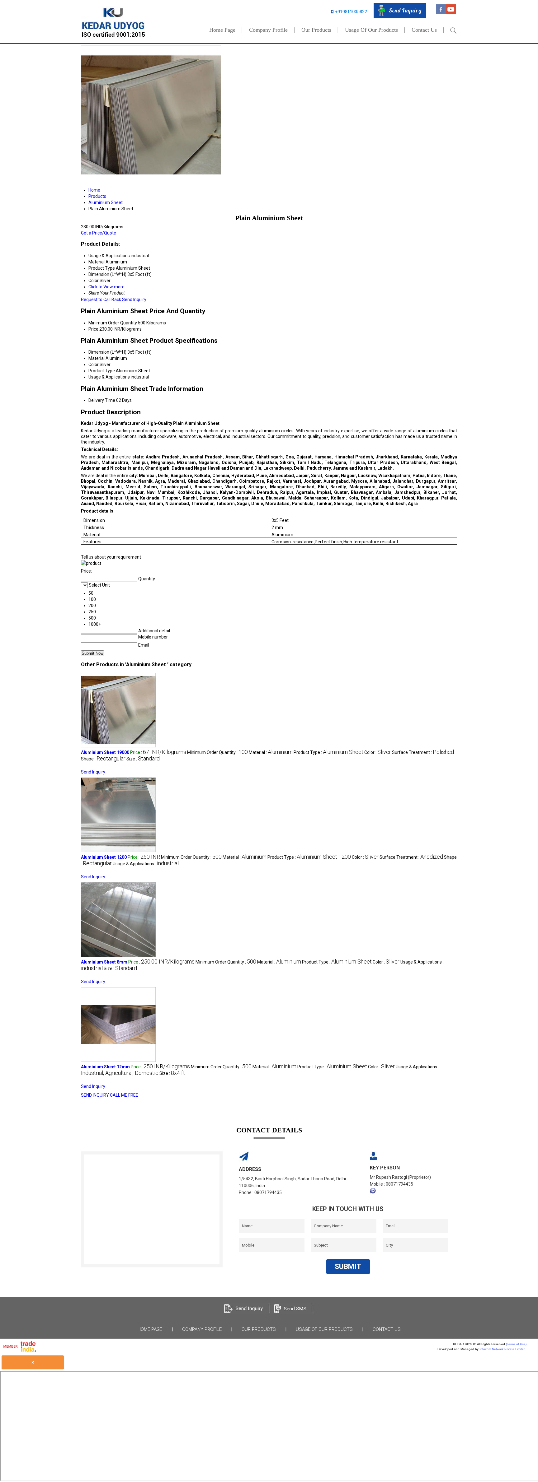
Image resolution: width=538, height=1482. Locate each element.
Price (93, 329)
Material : (271, 752)
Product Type (101, 370)
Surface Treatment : (423, 752)
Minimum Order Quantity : (217, 752)
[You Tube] (451, 12)
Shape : (103, 758)
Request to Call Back (101, 299)
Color (93, 364)
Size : (143, 758)
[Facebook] (441, 12)
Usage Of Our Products (371, 30)
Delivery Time (101, 400)
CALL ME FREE (124, 1095)
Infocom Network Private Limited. (502, 1349)
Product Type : (328, 752)
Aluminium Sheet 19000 (105, 752)
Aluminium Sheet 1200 (104, 857)
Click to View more (106, 286)
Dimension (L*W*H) (107, 352)
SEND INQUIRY (95, 1095)
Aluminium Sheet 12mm (105, 1066)
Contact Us (424, 30)
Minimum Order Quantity (112, 322)
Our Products (316, 30)
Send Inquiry (134, 299)
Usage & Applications (109, 376)
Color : (377, 752)
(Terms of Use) (516, 1344)
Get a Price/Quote (98, 232)
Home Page (222, 30)
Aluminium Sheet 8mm (104, 961)
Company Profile (268, 30)
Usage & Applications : (146, 863)
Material (96, 358)
